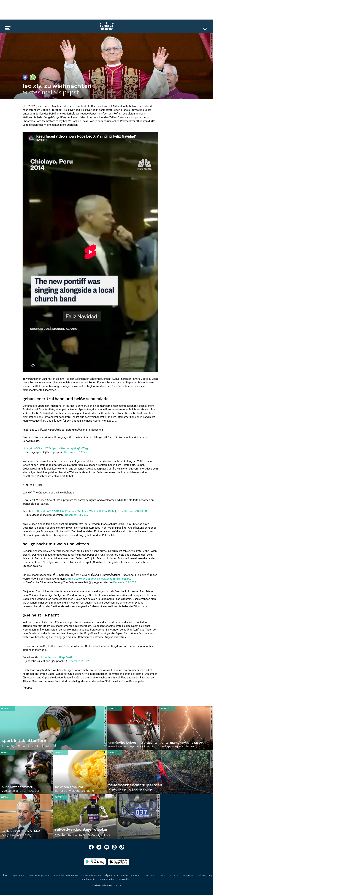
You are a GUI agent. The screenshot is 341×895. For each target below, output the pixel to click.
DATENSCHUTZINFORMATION (65, 875)
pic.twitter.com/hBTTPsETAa (114, 578)
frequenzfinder (107, 879)
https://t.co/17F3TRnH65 (50, 511)
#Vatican (82, 511)
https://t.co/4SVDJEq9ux (81, 578)
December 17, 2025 (75, 452)
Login (5, 875)
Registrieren (18, 875)
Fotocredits (123, 879)
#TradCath (107, 511)
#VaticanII (95, 511)
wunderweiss (105, 885)
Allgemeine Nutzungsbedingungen (121, 875)
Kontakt (162, 875)
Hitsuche (174, 875)
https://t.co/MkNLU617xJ (38, 448)
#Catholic (71, 511)
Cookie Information (91, 875)
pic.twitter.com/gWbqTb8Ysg (70, 448)
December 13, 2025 (76, 515)
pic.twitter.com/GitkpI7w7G (56, 657)
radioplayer (188, 875)
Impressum (148, 875)
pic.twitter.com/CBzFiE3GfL (133, 511)
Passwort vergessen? (38, 875)
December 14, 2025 (79, 661)
